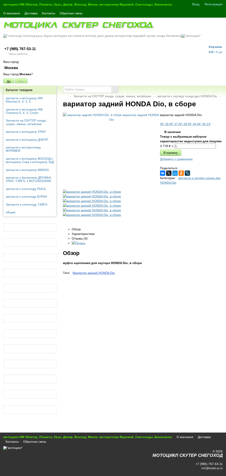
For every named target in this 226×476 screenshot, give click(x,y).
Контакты (48, 13)
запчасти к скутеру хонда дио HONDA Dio (187, 96)
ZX (209, 124)
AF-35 (202, 124)
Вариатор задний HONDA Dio (94, 273)
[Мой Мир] (175, 173)
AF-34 (192, 124)
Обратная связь (71, 13)
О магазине (11, 13)
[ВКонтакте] (162, 173)
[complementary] (217, 472)
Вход (195, 4)
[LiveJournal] (187, 173)
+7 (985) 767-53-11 (20, 49)
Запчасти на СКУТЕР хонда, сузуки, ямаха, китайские (112, 96)
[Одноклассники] (181, 173)
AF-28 (183, 124)
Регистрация (214, 4)
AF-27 (174, 124)
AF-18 (164, 124)
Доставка (31, 13)
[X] (168, 173)
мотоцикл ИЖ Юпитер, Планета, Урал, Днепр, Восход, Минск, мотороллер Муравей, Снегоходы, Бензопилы (87, 4)
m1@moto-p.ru (212, 468)
